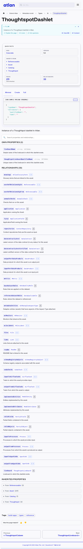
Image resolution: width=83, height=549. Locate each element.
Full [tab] (24, 92)
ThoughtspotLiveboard (22, 471)
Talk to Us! (57, 545)
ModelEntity (27, 396)
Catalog (13, 496)
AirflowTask (27, 377)
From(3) (13, 485)
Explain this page (11, 33)
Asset (12, 491)
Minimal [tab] (8, 92)
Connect (76, 33)
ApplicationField (17, 219)
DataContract (27, 239)
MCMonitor (18, 315)
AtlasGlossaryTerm (20, 175)
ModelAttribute (30, 406)
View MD (66, 33)
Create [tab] (17, 92)
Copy (75, 99)
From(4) (12, 502)
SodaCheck (18, 370)
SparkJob (23, 456)
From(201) (10, 491)
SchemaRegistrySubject (34, 360)
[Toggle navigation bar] (78, 5)
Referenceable (29, 184)
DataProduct (29, 259)
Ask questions (34, 33)
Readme (13, 349)
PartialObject (22, 426)
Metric (14, 278)
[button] (41, 26)
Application (20, 209)
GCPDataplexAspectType (29, 306)
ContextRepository (23, 229)
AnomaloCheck (22, 199)
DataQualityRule (26, 285)
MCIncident (19, 325)
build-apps (12, 515)
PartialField (20, 417)
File (12, 332)
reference (30, 515)
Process (23, 436)
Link (12, 340)
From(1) (10, 496)
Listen (23, 33)
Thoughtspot (14, 502)
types (21, 515)
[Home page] (4, 13)
